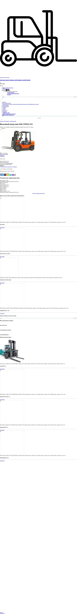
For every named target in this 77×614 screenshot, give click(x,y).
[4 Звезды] (19, 127)
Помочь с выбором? (4, 154)
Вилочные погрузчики (4, 77)
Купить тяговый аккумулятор (38, 193)
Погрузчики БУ (5, 106)
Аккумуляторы (5, 105)
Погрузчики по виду (6, 103)
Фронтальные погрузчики (25, 104)
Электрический (9, 163)
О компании (4, 110)
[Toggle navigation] (0, 100)
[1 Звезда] (6, 127)
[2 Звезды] (10, 127)
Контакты (4, 111)
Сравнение (2, 156)
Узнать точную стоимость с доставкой (9, 166)
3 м (7, 162)
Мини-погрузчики (35, 104)
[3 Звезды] (15, 127)
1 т (8, 161)
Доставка (4, 107)
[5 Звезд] (24, 127)
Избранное (2, 155)
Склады (4, 109)
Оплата (3, 108)
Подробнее (2, 227)
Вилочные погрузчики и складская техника (11, 104)
